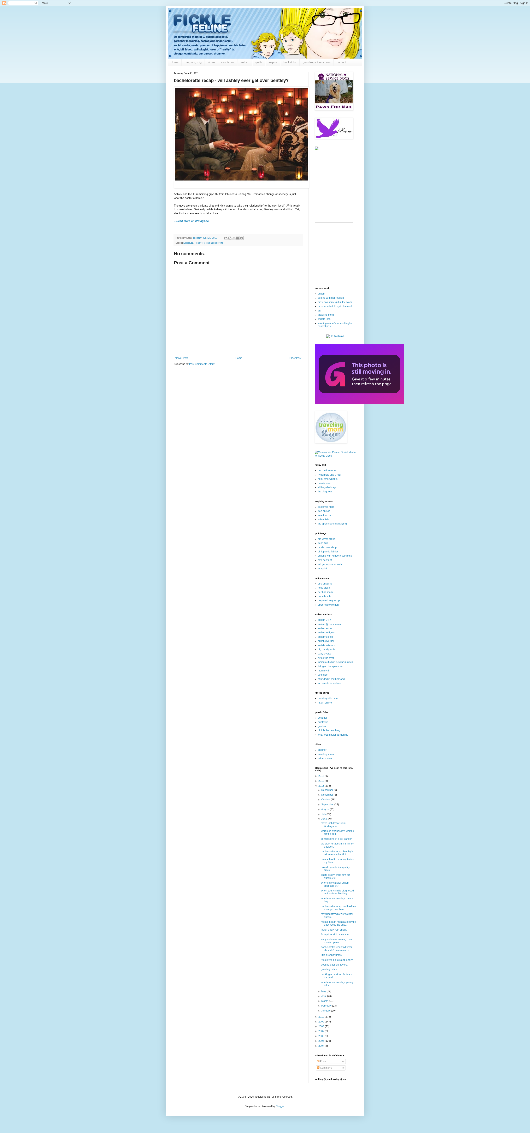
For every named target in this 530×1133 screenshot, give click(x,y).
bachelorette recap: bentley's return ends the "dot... (337, 853)
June (324, 819)
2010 (321, 1016)
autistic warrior (326, 641)
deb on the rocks (327, 470)
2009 (321, 1021)
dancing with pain (328, 698)
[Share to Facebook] (238, 238)
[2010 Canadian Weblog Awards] (359, 403)
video (211, 62)
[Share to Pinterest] (242, 238)
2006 (321, 1036)
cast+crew (227, 62)
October (326, 799)
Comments (325, 1067)
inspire (273, 62)
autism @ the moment (330, 624)
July (323, 814)
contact (341, 62)
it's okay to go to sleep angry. (337, 960)
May (324, 991)
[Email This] (226, 238)
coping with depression (331, 297)
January (326, 1010)
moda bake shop (327, 547)
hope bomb (324, 596)
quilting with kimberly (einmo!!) (335, 555)
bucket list (289, 62)
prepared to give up (329, 600)
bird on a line (325, 583)
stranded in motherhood (331, 679)
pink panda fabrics (328, 551)
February (326, 1005)
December (327, 790)
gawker (322, 726)
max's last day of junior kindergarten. (333, 824)
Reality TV (200, 243)
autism (245, 62)
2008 (321, 1026)
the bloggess (325, 491)
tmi (319, 310)
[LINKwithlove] (335, 336)
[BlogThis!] (230, 238)
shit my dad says (327, 487)
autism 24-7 (324, 619)
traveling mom (326, 314)
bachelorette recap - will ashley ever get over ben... (338, 908)
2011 (321, 785)
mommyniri (324, 670)
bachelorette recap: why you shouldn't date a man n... (337, 948)
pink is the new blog (329, 730)
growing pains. (329, 969)
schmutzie (323, 519)
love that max (325, 515)
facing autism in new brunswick (335, 662)
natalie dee (324, 483)
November (327, 794)
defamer (322, 717)
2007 (321, 1031)
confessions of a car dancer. (336, 838)
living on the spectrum (330, 666)
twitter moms (325, 758)
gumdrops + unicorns (316, 62)
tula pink (322, 568)
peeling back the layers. (334, 964)
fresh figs (323, 543)
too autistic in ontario (329, 683)
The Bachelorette (214, 243)
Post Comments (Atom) (202, 364)
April (324, 996)
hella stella (324, 587)
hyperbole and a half (329, 474)
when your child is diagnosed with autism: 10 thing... (337, 892)
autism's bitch (325, 636)
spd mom (323, 674)
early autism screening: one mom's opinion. (336, 941)
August (325, 809)
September (327, 804)
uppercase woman (328, 604)
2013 (321, 776)
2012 (321, 780)
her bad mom (325, 592)
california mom (326, 506)
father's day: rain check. (334, 929)
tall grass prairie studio (330, 564)
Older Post (295, 358)
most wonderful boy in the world (335, 306)
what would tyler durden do (333, 734)
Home (174, 62)
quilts (258, 62)
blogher (322, 749)
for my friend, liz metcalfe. (335, 934)
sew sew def (325, 560)
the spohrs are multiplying (332, 523)
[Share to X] (234, 238)
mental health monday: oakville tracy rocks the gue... (338, 923)
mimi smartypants (327, 478)
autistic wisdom (326, 645)
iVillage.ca (188, 243)
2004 (321, 1045)
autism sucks (325, 628)
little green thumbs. (331, 955)
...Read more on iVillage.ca (191, 221)
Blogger (280, 1106)
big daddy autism (327, 649)
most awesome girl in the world (335, 302)
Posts (322, 1061)
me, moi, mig (193, 62)
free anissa (324, 511)
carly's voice (324, 653)
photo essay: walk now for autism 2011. (335, 876)
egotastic (323, 722)
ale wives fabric (326, 539)
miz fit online (325, 702)
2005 (321, 1040)
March (325, 1000)
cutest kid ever (326, 658)
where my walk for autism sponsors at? (335, 884)
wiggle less (324, 319)
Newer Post (181, 358)
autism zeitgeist (326, 632)
